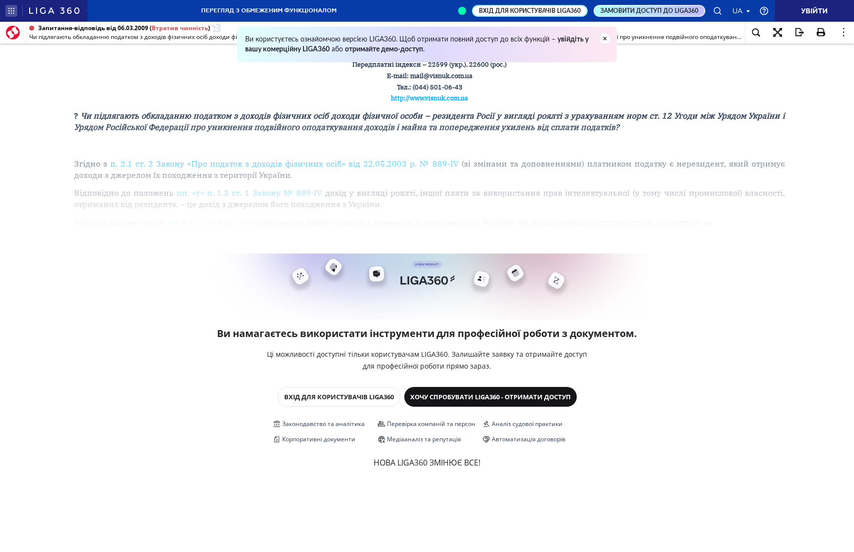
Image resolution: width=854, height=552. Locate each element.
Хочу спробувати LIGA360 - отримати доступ (490, 396)
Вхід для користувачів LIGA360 (339, 396)
